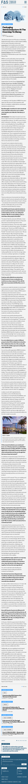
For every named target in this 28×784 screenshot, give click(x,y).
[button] (25, 2)
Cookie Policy (4, 779)
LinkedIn (20, 773)
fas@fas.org (5, 771)
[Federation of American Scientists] (8, 2)
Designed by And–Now (22, 776)
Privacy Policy (4, 776)
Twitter (20, 771)
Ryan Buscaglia (9, 36)
